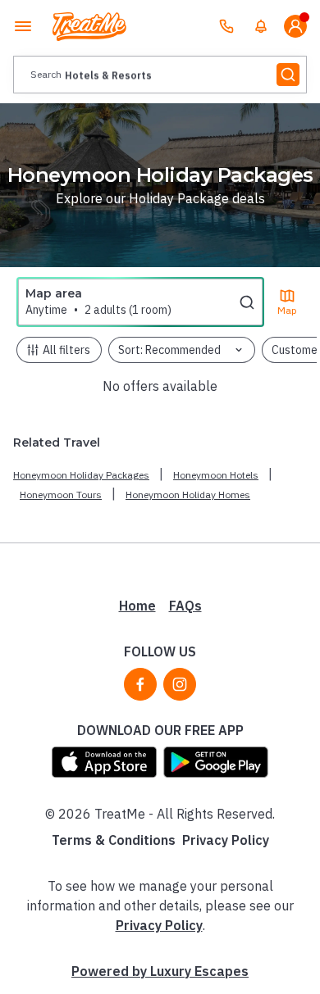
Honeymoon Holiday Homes (188, 494)
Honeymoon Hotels (215, 475)
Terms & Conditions (114, 840)
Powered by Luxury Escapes (160, 971)
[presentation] (160, 75)
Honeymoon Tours (61, 494)
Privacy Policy (225, 840)
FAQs (185, 605)
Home (137, 605)
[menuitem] (261, 26)
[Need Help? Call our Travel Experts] (226, 26)
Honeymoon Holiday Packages (81, 475)
